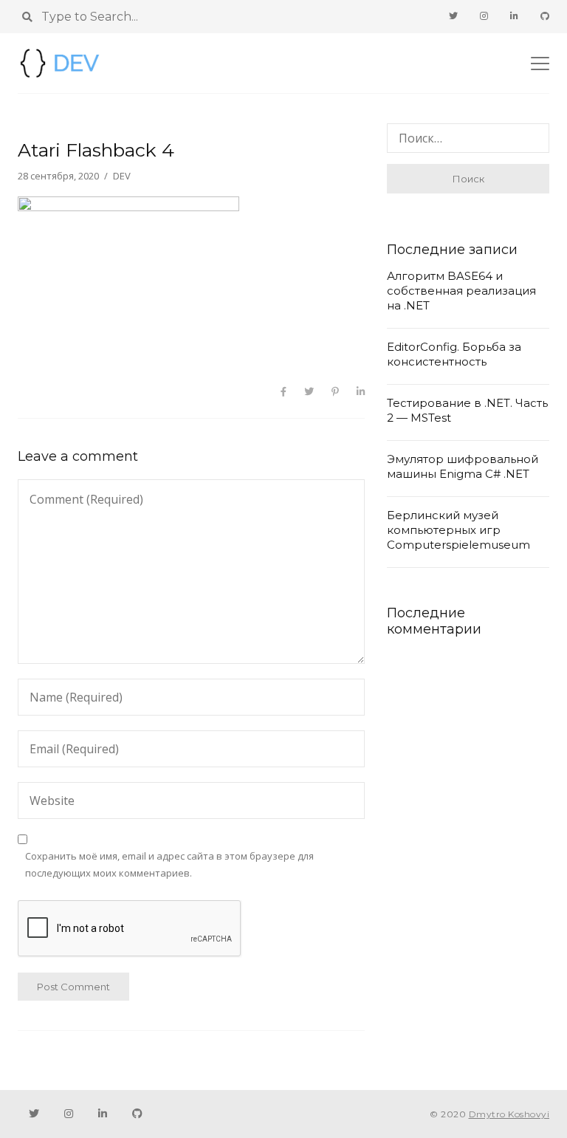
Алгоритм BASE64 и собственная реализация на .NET (461, 290)
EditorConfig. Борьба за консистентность (454, 354)
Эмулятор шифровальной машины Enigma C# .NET (462, 466)
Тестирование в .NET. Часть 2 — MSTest (467, 410)
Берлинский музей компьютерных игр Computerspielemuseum (458, 530)
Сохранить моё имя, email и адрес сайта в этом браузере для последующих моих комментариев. (169, 864)
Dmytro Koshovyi (509, 1114)
